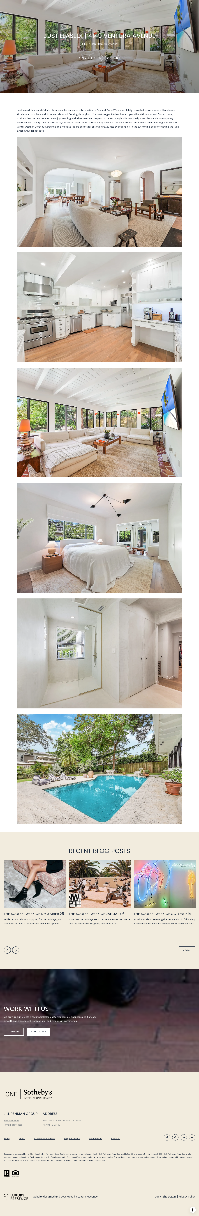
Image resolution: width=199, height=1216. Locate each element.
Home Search (38, 1031)
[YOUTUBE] (192, 1137)
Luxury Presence (88, 1196)
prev (7, 950)
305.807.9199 (11, 1120)
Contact (115, 1138)
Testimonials (95, 1138)
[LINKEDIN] (184, 1137)
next (15, 950)
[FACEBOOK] (167, 1137)
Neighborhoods (72, 1138)
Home (6, 1138)
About (22, 1138)
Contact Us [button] (13, 1031)
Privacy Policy (186, 1196)
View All (187, 950)
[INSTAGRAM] (175, 1137)
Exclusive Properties (44, 1138)
